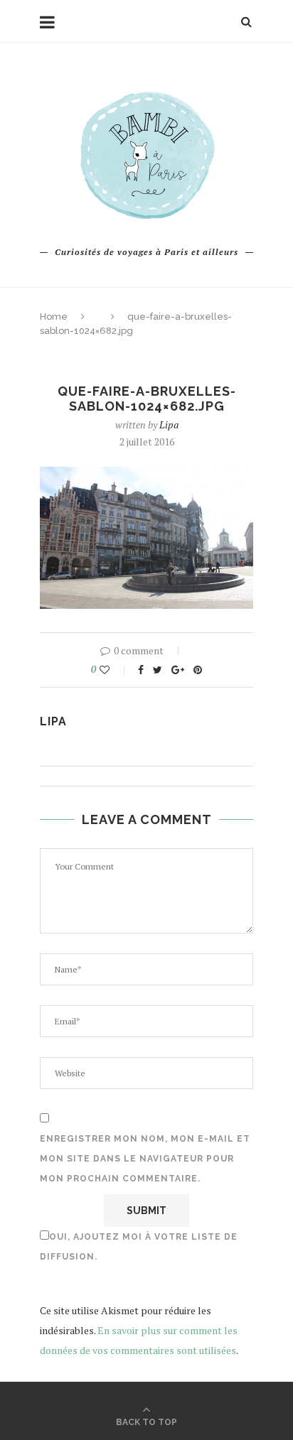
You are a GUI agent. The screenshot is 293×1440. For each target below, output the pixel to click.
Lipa (169, 424)
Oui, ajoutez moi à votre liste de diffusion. (139, 1247)
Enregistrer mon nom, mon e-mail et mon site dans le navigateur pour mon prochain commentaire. (145, 1159)
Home (54, 316)
